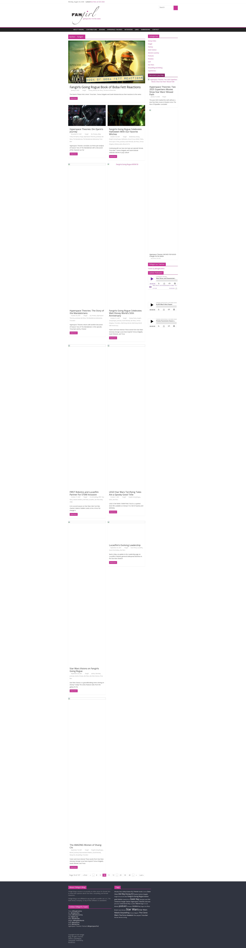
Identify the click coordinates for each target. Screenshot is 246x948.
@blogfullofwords (78, 920)
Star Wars (100, 90)
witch (120, 144)
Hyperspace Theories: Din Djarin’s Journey (86, 130)
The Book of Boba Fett (109, 90)
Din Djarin (76, 136)
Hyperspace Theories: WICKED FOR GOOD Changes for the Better (162, 255)
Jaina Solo (116, 903)
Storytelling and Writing (155, 68)
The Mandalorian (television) (91, 139)
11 (109, 875)
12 (113, 875)
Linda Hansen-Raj (125, 903)
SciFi (149, 62)
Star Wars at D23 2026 (97, 2)
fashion (146, 896)
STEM (71, 502)
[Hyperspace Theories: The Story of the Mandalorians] (87, 164)
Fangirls (145, 894)
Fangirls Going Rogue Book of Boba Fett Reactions (105, 87)
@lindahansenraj (77, 915)
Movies (116, 906)
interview (85, 499)
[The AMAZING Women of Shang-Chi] (87, 699)
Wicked (116, 144)
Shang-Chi (72, 855)
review (135, 906)
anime (93, 673)
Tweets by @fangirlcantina (156, 269)
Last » (142, 875)
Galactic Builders (77, 499)
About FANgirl (78, 29)
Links (137, 29)
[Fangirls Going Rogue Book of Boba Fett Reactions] (106, 42)
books (141, 891)
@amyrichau (75, 924)
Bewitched (132, 137)
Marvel (95, 90)
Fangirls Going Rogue (115, 139)
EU (132, 894)
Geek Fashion (152, 50)
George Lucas (143, 899)
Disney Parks (132, 318)
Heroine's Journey (153, 53)
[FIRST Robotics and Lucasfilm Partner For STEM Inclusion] (87, 346)
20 (120, 875)
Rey (139, 906)
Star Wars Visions (94, 676)
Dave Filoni (134, 548)
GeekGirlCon (126, 899)
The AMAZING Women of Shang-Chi (86, 846)
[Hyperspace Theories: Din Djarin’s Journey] (87, 106)
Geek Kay (134, 899)
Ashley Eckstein (126, 891)
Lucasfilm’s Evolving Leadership (124, 545)
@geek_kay (74, 917)
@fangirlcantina (77, 911)
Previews (151, 59)
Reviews (102, 29)
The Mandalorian (77, 139)
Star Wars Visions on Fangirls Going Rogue (84, 669)
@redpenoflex (75, 913)
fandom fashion (138, 894)
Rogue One (144, 906)
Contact (155, 29)
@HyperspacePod (93, 926)
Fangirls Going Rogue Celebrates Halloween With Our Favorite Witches (125, 132)
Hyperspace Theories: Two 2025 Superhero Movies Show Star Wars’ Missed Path (162, 90)
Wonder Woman (118, 917)
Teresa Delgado (134, 913)
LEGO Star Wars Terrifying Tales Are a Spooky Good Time (125, 493)
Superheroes (152, 71)
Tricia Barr (72, 320)
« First (85, 875)
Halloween (124, 139)
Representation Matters (85, 852)
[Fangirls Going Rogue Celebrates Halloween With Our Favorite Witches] (126, 106)
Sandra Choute (79, 676)
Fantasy (150, 47)
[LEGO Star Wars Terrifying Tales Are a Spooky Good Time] (126, 346)
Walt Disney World (126, 323)
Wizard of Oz (126, 144)
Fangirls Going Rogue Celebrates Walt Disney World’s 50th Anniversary (125, 313)
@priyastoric (76, 922)
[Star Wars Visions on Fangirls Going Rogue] (87, 522)
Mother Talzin (139, 139)
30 (125, 875)
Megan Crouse (144, 903)
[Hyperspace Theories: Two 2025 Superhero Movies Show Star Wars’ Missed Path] (163, 79)
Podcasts (151, 56)
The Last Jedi (137, 915)
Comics (145, 891)
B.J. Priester (94, 134)
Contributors (91, 29)
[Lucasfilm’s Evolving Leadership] (126, 522)
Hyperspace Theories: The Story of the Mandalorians (87, 311)
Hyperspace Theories (114, 29)
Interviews (129, 29)
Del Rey (121, 894)
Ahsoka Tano (118, 891)
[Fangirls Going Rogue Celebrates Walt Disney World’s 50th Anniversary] (126, 164)
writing (125, 917)
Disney (90, 90)
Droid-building (94, 497)
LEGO (110, 499)
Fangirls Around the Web (120, 896)
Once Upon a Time (114, 141)
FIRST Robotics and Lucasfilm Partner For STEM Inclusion (84, 493)
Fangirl (84, 90)
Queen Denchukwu (114, 550)
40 (129, 875)
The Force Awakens (126, 915)
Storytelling (79, 855)
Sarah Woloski (129, 141)
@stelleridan (76, 918)
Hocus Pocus (131, 139)
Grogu (81, 136)
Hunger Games (125, 901)
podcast (98, 136)
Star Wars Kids (98, 499)
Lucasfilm (91, 499)
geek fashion (118, 899)
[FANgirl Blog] (70, 30)
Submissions (145, 29)
